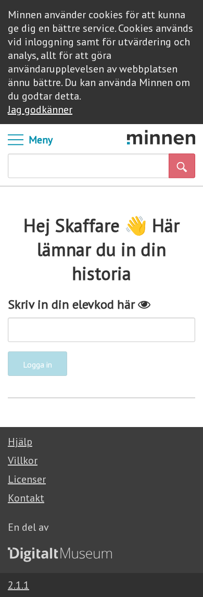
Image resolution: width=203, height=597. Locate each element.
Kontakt (26, 498)
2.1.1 (18, 585)
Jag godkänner (40, 109)
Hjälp (20, 441)
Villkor (22, 460)
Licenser (27, 479)
